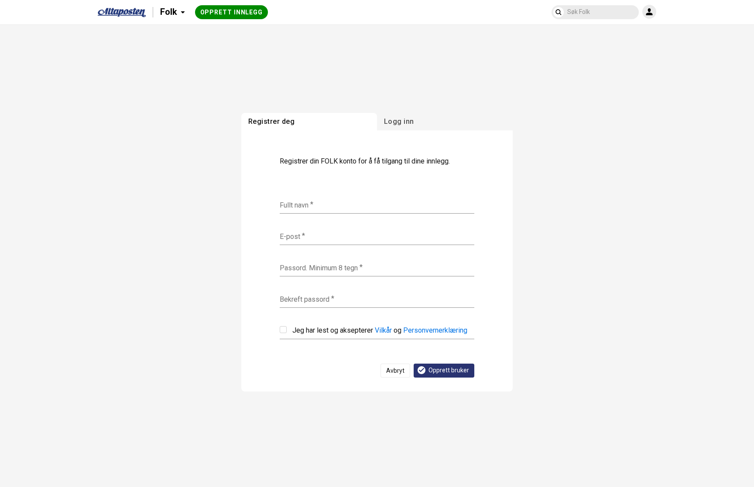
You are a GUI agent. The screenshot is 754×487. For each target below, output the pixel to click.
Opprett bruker (448, 370)
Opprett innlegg (231, 12)
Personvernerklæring (435, 330)
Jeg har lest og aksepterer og (379, 330)
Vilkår (383, 330)
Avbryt (395, 370)
